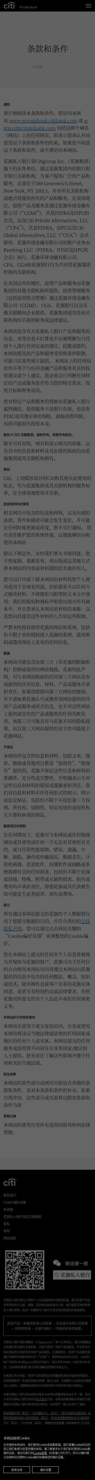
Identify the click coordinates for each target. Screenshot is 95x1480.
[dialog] (47, 1452)
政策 (40, 1453)
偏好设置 (45, 1470)
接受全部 (16, 1470)
